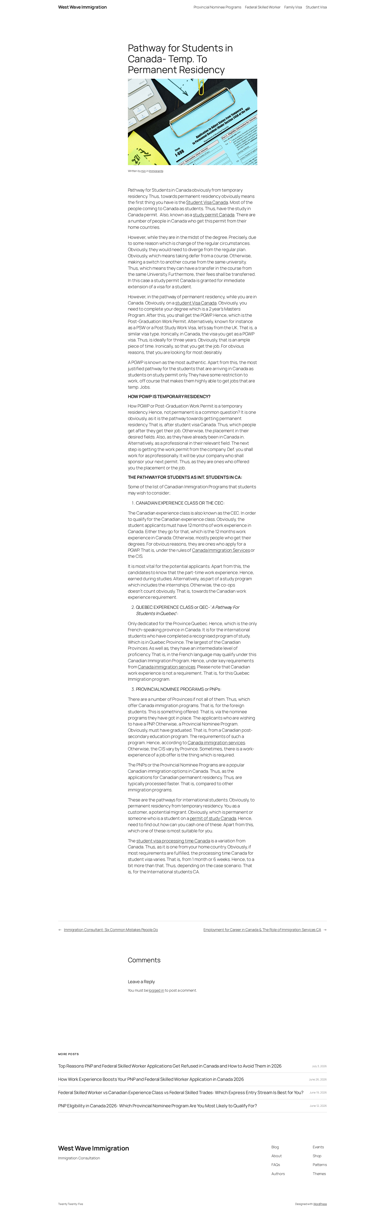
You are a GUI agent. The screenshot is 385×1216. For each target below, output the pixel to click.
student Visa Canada (196, 303)
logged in (156, 990)
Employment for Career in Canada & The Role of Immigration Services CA (262, 929)
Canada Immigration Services (221, 550)
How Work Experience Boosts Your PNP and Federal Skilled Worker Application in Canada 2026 (151, 1079)
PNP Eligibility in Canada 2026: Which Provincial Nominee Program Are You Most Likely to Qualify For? (157, 1105)
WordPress (320, 1204)
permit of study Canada (213, 818)
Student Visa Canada (207, 202)
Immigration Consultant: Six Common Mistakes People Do (111, 929)
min (143, 171)
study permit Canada (213, 215)
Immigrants (156, 171)
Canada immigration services (166, 667)
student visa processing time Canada (173, 841)
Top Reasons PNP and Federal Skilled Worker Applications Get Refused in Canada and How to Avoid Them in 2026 (170, 1066)
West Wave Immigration (82, 7)
